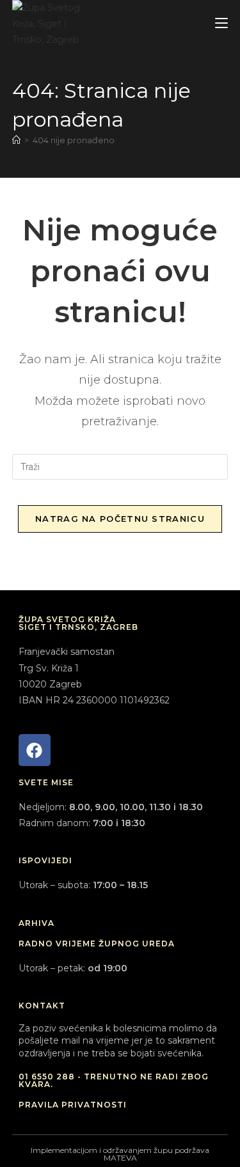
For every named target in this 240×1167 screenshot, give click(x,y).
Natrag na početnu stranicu (120, 518)
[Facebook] (35, 750)
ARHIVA (36, 923)
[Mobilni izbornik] (221, 23)
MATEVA (120, 1158)
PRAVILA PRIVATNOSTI (73, 1104)
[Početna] (16, 140)
